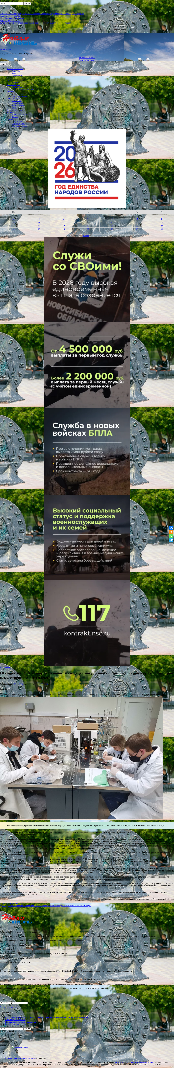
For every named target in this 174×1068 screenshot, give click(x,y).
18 (39, 226)
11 (39, 222)
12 (64, 222)
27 (88, 229)
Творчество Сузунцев (19, 114)
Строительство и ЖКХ (20, 96)
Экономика (11, 92)
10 (13, 222)
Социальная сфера (13, 98)
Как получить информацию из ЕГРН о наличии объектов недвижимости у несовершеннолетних (42, 14)
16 (162, 222)
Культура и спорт (18, 103)
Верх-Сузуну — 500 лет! (15, 1024)
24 (13, 229)
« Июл (86, 235)
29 (137, 229)
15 (137, 222)
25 (39, 229)
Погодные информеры (87, 60)
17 (13, 226)
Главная (9, 80)
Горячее (15, 82)
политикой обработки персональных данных (134, 1062)
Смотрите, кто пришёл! (10, 16)
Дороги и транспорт (19, 94)
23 (162, 226)
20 (88, 226)
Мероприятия (17, 76)
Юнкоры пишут (17, 78)
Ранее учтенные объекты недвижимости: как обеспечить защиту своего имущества (36, 23)
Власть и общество (13, 85)
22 (137, 226)
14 (112, 222)
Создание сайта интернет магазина (20, 1058)
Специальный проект (14, 110)
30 (162, 229)
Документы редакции (19, 126)
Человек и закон (17, 87)
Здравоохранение (18, 105)
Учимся (14, 73)
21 (112, 226)
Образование (16, 101)
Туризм (14, 108)
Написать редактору (19, 124)
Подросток (16, 71)
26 (64, 229)
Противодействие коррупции (22, 89)
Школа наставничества (15, 69)
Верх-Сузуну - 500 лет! (10, 20)
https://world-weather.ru (87, 58)
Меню (3, 64)
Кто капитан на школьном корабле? (15, 18)
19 (64, 226)
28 (112, 229)
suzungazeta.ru (6, 49)
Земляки (10, 112)
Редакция (10, 119)
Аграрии (15, 117)
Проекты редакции (18, 121)
